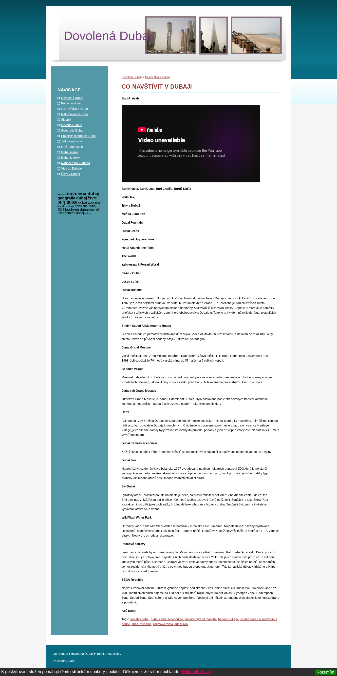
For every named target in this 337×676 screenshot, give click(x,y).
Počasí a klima (71, 103)
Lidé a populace (72, 147)
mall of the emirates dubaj (78, 211)
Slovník (66, 119)
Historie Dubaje (71, 125)
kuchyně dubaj (77, 209)
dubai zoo (181, 624)
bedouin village (228, 619)
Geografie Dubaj (72, 130)
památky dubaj (139, 619)
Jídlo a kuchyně (71, 141)
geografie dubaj (72, 198)
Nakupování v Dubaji (75, 114)
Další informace (196, 671)
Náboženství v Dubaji (75, 163)
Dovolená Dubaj (108, 36)
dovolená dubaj (83, 193)
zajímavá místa (163, 624)
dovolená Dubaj (82, 654)
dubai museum (141, 624)
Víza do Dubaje (71, 168)
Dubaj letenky (70, 157)
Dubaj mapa (69, 152)
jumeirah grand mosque (201, 619)
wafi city (88, 213)
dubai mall (61, 194)
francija (101, 654)
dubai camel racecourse (167, 619)
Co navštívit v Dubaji (157, 77)
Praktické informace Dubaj (78, 136)
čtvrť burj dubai (77, 200)
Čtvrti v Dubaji (70, 174)
